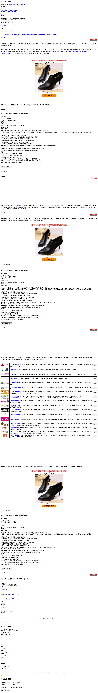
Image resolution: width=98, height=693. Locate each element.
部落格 (5, 26)
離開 (8, 690)
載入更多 (3, 604)
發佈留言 (3, 612)
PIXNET (38, 673)
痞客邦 (8, 594)
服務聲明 (62, 673)
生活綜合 (12, 22)
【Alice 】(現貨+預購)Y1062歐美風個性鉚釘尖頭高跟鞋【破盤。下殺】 (30, 34)
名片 (4, 28)
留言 (12, 594)
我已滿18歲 (3, 690)
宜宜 (2, 586)
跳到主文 (3, 15)
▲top (2, 601)
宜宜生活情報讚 (9, 11)
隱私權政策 (57, 673)
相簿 (4, 25)
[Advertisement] (49, 192)
